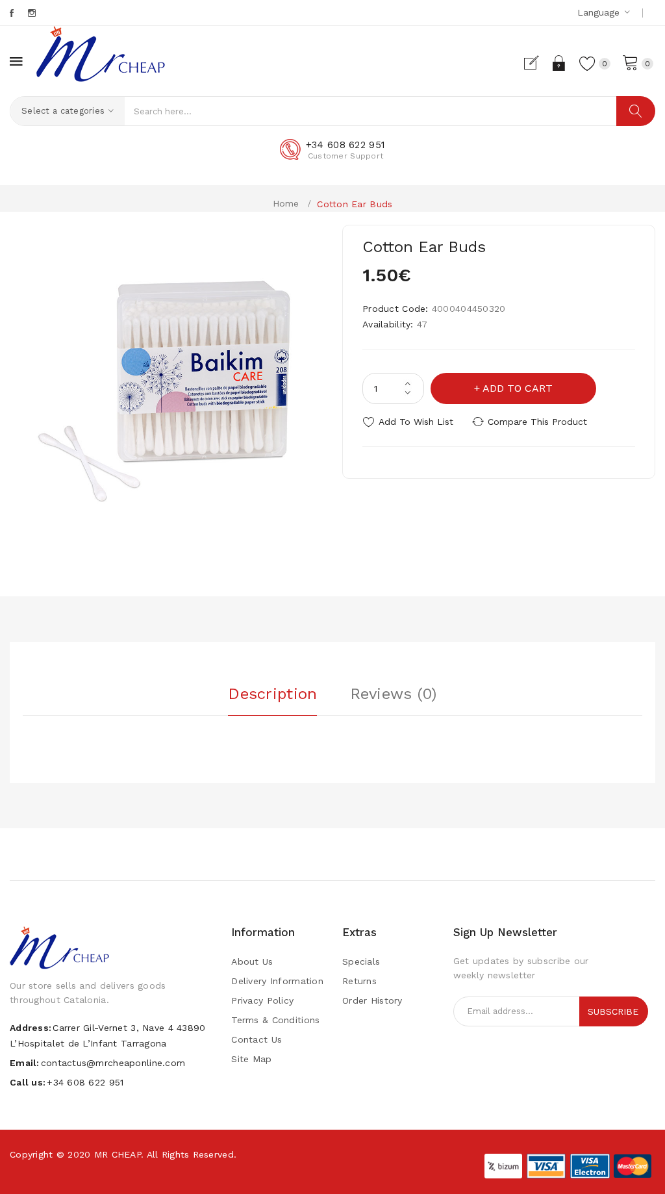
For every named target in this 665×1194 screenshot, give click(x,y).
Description (272, 694)
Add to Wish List (416, 421)
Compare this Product (537, 421)
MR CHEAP (117, 1154)
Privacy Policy (262, 1000)
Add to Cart (518, 388)
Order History (372, 1000)
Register (536, 63)
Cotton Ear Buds (354, 204)
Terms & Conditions (275, 1020)
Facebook (13, 13)
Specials (361, 961)
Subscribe (613, 1011)
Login (559, 63)
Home (286, 203)
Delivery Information (277, 981)
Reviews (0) (393, 694)
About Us (252, 961)
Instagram (33, 13)
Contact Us (256, 1039)
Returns (359, 981)
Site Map (251, 1059)
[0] (630, 61)
